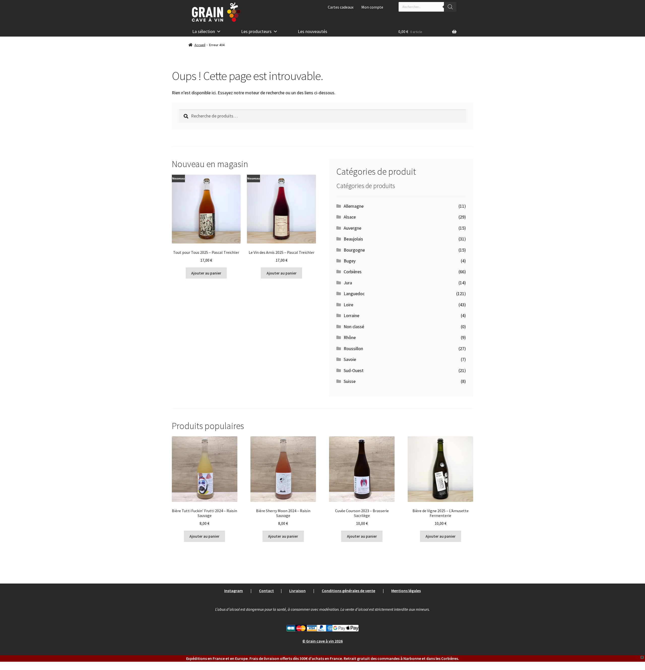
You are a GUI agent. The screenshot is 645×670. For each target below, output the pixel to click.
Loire (348, 305)
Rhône (350, 337)
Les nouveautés (312, 31)
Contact (266, 590)
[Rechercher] (450, 7)
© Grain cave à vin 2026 (322, 641)
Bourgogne (354, 250)
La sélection (203, 31)
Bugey (350, 261)
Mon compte (372, 7)
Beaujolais (353, 239)
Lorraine (351, 315)
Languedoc (354, 293)
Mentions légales (406, 590)
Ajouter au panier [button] (206, 273)
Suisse (350, 381)
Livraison (297, 590)
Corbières (353, 272)
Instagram (233, 590)
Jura (348, 283)
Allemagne (354, 206)
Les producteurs (256, 31)
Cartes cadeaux (340, 7)
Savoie (350, 359)
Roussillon (353, 348)
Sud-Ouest (354, 370)
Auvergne (352, 228)
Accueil (200, 45)
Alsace (350, 217)
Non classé (354, 326)
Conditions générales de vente (348, 590)
